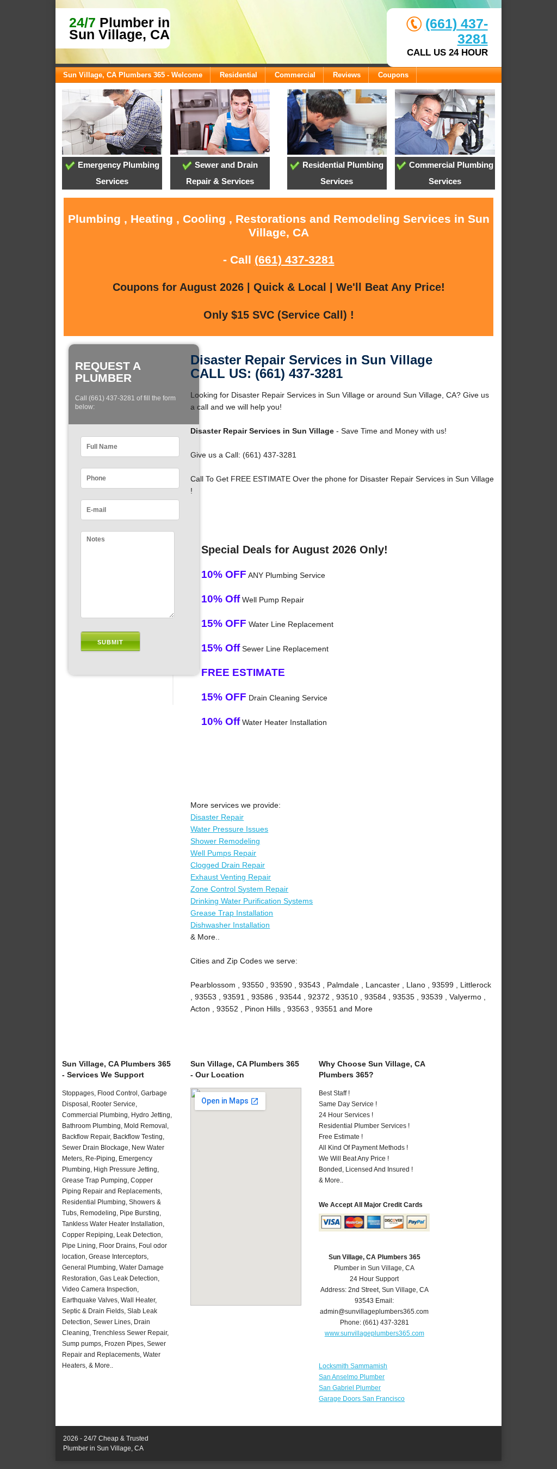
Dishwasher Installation (230, 925)
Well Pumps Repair (223, 853)
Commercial (295, 75)
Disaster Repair (217, 817)
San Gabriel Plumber (350, 1388)
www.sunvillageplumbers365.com (374, 1333)
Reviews (347, 75)
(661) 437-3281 (295, 259)
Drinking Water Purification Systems (251, 901)
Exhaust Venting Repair (230, 877)
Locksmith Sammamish (353, 1366)
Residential (238, 75)
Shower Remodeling (225, 841)
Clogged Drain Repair (227, 865)
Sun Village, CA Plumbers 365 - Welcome (132, 75)
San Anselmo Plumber (352, 1377)
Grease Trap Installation (231, 913)
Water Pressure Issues (229, 829)
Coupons (393, 75)
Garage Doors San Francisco (362, 1399)
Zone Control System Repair (239, 889)
